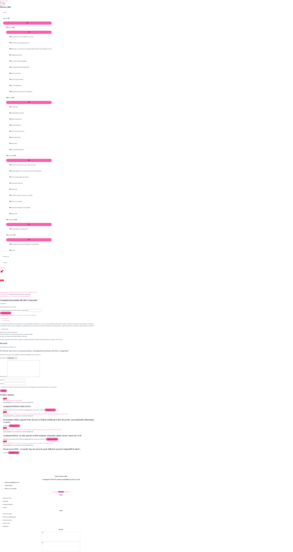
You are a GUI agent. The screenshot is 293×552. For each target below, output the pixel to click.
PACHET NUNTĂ (16, 73)
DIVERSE (11, 235)
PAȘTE (13, 250)
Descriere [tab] (5, 318)
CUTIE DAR (14, 107)
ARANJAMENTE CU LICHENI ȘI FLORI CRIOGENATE (26, 171)
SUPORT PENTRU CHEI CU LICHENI (21, 195)
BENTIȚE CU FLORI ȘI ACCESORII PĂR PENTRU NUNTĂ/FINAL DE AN (31, 49)
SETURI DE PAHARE (17, 79)
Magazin (5, 18)
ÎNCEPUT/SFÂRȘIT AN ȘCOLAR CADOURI (23, 165)
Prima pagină (3, 292)
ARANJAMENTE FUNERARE (19, 229)
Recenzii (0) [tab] (6, 320)
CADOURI (11, 155)
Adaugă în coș (6, 313)
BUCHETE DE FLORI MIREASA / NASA (22, 36)
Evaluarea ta (4, 358)
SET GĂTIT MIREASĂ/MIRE (19, 61)
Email (2, 383)
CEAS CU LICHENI (16, 201)
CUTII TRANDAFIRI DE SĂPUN (20, 177)
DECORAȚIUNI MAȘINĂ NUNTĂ (20, 43)
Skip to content (4, 1)
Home (4, 12)
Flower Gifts (5, 7)
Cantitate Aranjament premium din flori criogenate (13, 310)
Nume (2, 380)
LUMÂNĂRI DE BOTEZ (17, 113)
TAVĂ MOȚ (14, 143)
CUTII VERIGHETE (16, 85)
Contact (5, 262)
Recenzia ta (3, 376)
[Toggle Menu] (27, 22)
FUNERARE (11, 219)
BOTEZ (10, 97)
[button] (9, 18)
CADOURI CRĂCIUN (17, 183)
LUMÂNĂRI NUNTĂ (16, 55)
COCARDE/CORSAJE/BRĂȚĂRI (20, 67)
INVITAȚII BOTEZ (16, 125)
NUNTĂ (10, 27)
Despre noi (6, 256)
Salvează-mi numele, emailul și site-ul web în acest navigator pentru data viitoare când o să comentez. (29, 387)
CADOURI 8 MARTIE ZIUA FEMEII (20, 207)
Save (2, 280)
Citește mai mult (52, 439)
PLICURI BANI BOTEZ (17, 149)
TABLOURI (14, 189)
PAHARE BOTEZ (16, 137)
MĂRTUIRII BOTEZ (16, 119)
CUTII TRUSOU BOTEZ (17, 131)
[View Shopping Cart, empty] (1, 271)
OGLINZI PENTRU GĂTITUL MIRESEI (21, 91)
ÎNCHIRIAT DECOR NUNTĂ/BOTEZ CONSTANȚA (25, 244)
